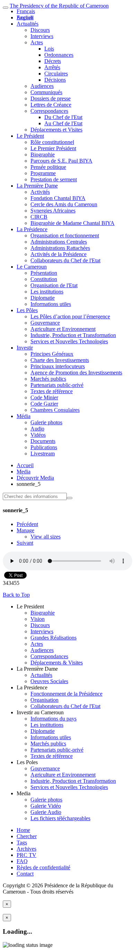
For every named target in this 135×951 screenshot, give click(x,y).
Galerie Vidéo (45, 806)
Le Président (30, 136)
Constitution (43, 279)
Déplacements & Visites (56, 662)
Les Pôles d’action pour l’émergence (70, 316)
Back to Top (16, 595)
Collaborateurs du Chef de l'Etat (65, 260)
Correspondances (49, 111)
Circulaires (56, 73)
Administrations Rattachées (60, 248)
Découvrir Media (35, 478)
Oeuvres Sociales (49, 681)
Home (23, 830)
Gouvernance (45, 323)
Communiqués (46, 92)
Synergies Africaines (52, 211)
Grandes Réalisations (53, 638)
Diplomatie (42, 298)
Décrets (52, 61)
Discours (40, 30)
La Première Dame (37, 186)
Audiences (42, 86)
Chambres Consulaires (55, 410)
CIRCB (38, 217)
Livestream (42, 453)
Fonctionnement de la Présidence (66, 694)
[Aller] (69, 498)
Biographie (42, 154)
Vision (37, 619)
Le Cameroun (32, 267)
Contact (25, 874)
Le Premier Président (53, 148)
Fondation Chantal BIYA (58, 198)
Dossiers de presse (50, 98)
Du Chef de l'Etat (63, 117)
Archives (26, 849)
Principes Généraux (51, 354)
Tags (22, 842)
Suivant (25, 543)
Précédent (27, 524)
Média (23, 416)
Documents (42, 441)
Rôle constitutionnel (52, 142)
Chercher (27, 836)
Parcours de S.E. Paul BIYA (61, 161)
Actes (36, 42)
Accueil (25, 465)
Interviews (41, 36)
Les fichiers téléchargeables (60, 818)
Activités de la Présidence (58, 254)
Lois (49, 49)
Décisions (55, 80)
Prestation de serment (53, 179)
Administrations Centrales (58, 242)
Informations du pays (53, 719)
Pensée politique (48, 167)
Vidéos (38, 435)
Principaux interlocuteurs (57, 366)
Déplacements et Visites (56, 130)
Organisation (44, 700)
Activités (40, 192)
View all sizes (45, 537)
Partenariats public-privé (56, 385)
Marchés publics (48, 379)
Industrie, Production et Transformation (73, 335)
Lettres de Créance (50, 105)
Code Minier (44, 397)
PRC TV (26, 855)
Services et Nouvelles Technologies (69, 341)
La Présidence (32, 229)
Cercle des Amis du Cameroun (63, 204)
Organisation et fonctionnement (64, 235)
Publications (43, 447)
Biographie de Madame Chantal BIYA (72, 223)
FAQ (22, 861)
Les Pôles (27, 310)
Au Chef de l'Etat (63, 123)
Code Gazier (44, 404)
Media (23, 471)
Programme (43, 173)
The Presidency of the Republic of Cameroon (59, 6)
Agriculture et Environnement (63, 329)
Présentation (43, 273)
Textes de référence (51, 391)
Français (26, 11)
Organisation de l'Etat (54, 285)
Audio (37, 429)
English (25, 17)
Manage (25, 530)
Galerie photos (46, 422)
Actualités (27, 24)
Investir (25, 348)
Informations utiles (50, 304)
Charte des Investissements (59, 360)
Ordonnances (58, 55)
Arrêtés (52, 67)
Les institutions (46, 292)
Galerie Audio (45, 812)
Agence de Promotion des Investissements (76, 372)
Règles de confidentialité (43, 867)
